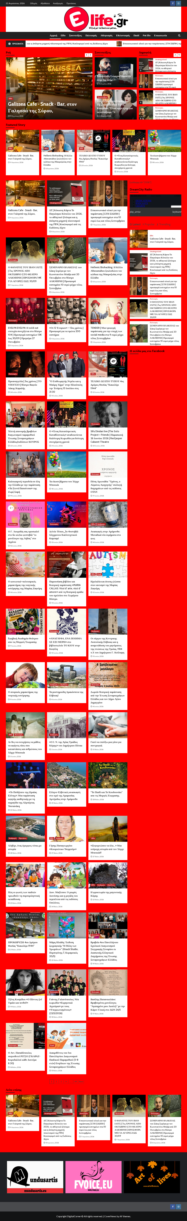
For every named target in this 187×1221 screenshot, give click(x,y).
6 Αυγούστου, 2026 (52, 169)
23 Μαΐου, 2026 (98, 900)
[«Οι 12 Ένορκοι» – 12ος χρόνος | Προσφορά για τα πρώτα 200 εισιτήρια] (66, 311)
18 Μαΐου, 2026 (56, 1017)
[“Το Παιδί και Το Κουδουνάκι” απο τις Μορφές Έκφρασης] (107, 775)
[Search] (179, 35)
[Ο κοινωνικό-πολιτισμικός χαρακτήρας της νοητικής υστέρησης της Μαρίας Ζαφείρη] (25, 565)
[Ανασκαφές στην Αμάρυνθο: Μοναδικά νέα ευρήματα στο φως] (107, 515)
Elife (63, 35)
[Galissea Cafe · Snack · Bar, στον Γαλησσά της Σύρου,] (22, 141)
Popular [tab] (149, 224)
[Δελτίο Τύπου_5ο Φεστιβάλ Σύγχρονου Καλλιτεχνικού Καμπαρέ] (66, 515)
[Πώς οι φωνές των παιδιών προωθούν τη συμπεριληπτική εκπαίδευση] (25, 875)
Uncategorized (14, 79)
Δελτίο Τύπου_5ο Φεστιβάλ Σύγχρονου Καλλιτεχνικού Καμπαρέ (63, 535)
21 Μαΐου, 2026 (15, 950)
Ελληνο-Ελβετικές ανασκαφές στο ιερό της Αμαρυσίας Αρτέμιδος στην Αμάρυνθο (64, 796)
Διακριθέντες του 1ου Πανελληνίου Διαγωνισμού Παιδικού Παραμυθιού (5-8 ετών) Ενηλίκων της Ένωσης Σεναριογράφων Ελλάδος (64, 1059)
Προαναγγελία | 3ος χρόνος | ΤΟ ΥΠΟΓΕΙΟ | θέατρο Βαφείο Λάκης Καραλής (24, 385)
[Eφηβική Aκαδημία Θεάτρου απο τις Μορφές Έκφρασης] (25, 622)
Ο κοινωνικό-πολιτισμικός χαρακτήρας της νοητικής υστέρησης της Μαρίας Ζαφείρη (25, 585)
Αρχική (53, 35)
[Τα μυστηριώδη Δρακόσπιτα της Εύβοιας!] (66, 675)
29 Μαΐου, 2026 (56, 803)
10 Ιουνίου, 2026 (57, 653)
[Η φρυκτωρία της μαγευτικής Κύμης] (107, 875)
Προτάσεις (71, 3)
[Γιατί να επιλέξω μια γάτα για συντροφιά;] (107, 725)
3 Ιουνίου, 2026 (15, 756)
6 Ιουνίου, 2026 (56, 699)
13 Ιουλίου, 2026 (57, 396)
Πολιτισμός (91, 35)
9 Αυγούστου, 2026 (16, 162)
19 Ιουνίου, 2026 (15, 496)
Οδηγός (33, 3)
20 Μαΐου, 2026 (57, 960)
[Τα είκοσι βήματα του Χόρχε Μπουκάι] (164, 141)
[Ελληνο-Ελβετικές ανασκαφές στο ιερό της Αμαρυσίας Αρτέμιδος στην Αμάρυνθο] (66, 775)
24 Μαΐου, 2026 (56, 907)
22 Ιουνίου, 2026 (16, 446)
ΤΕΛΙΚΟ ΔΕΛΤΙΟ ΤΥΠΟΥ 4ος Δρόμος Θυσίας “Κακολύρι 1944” (93, 158)
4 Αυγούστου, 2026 (57, 339)
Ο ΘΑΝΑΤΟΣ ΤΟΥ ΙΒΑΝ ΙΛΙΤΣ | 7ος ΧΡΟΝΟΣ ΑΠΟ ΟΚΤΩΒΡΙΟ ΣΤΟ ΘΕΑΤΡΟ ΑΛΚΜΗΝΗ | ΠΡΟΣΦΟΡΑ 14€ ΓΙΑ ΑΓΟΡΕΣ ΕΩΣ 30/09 (166, 101)
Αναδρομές (58, 3)
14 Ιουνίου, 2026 (98, 542)
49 (76, 1081)
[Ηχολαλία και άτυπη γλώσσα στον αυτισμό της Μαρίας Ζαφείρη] (107, 565)
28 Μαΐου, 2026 (98, 799)
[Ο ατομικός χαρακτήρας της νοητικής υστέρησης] (25, 675)
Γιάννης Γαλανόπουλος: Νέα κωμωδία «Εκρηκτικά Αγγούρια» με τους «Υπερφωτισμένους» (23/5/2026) (64, 1006)
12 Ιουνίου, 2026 (98, 592)
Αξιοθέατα (45, 3)
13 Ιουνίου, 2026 (57, 603)
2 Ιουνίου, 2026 (56, 749)
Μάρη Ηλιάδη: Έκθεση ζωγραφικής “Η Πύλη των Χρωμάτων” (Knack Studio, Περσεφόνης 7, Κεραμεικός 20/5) (63, 949)
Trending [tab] (164, 224)
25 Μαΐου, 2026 (15, 903)
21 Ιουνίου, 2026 (122, 172)
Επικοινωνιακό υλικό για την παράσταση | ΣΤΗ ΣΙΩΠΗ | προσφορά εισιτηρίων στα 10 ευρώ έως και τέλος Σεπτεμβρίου (167, 84)
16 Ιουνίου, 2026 (15, 546)
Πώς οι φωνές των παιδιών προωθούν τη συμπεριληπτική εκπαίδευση (24, 896)
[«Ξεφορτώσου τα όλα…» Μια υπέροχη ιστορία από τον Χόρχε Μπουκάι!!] (107, 829)
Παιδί (136, 35)
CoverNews (110, 1216)
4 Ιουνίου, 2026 (98, 706)
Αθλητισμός (106, 35)
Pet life (146, 35)
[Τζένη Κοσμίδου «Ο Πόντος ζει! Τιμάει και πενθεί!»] (25, 982)
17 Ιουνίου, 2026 (98, 496)
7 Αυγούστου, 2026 (99, 225)
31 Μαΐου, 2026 (98, 749)
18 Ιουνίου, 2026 (157, 162)
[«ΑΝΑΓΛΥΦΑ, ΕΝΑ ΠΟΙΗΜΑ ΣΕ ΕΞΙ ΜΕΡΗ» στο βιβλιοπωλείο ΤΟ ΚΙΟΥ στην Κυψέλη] (66, 622)
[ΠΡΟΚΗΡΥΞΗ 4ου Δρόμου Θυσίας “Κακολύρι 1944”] (25, 925)
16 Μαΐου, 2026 (15, 1067)
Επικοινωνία (160, 35)
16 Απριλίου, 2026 (105, 84)
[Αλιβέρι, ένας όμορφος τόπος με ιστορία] (25, 829)
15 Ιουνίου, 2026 (57, 542)
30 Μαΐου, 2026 (15, 810)
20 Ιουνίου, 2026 (98, 446)
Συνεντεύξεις (75, 35)
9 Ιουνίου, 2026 (98, 656)
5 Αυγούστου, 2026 (16, 346)
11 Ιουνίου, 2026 (15, 646)
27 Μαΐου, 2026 (56, 853)
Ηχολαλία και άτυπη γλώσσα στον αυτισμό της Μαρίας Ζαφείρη (105, 585)
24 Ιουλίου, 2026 (16, 392)
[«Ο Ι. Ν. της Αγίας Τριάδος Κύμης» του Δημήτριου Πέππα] (66, 725)
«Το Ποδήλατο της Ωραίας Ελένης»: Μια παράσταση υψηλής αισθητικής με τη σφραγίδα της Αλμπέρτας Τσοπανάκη (22, 799)
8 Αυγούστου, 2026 (16, 116)
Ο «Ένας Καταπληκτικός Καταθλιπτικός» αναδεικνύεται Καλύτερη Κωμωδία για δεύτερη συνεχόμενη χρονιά (126, 161)
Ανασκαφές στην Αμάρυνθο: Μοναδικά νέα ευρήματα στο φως (106, 535)
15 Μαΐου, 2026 (56, 1071)
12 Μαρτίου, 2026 (105, 116)
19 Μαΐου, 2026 (98, 964)
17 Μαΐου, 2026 (98, 1014)
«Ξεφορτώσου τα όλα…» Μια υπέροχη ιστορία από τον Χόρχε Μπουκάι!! (107, 849)
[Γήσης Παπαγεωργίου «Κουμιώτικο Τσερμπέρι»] (66, 829)
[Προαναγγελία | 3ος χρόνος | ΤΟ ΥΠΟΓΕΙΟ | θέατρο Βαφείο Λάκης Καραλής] (25, 364)
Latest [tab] (136, 224)
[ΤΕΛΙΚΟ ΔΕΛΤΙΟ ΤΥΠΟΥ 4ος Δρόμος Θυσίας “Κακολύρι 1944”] (93, 141)
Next (81, 1081)
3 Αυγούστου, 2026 (99, 342)
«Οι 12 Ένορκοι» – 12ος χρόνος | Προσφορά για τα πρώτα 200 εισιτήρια (66, 331)
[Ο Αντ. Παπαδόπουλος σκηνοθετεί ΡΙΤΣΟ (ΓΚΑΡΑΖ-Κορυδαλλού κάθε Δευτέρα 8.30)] (25, 1036)
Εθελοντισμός (123, 35)
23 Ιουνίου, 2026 (87, 165)
